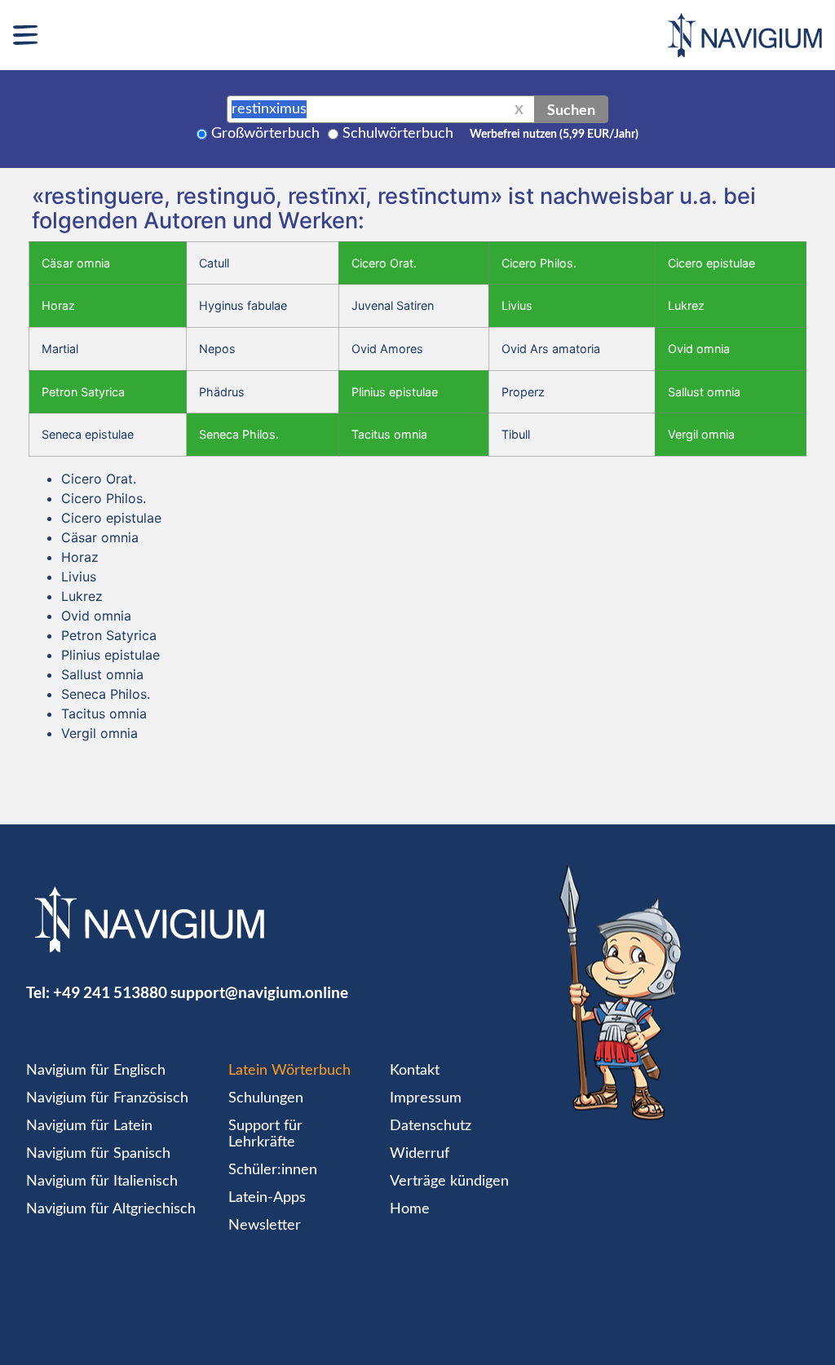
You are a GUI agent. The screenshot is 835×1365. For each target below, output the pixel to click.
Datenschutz (430, 1126)
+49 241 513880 (110, 992)
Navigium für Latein (89, 1126)
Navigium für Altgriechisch (111, 1209)
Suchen (571, 109)
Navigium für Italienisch (102, 1181)
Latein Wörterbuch (289, 1070)
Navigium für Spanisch (98, 1153)
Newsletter (264, 1225)
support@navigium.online (259, 992)
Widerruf (419, 1153)
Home (410, 1209)
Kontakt (415, 1070)
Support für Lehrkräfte (265, 1134)
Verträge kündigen (449, 1181)
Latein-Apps (267, 1198)
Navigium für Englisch (96, 1070)
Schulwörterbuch (397, 133)
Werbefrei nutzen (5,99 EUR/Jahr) (554, 134)
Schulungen (265, 1098)
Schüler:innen (272, 1170)
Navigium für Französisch (107, 1098)
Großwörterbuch (265, 133)
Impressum (426, 1098)
